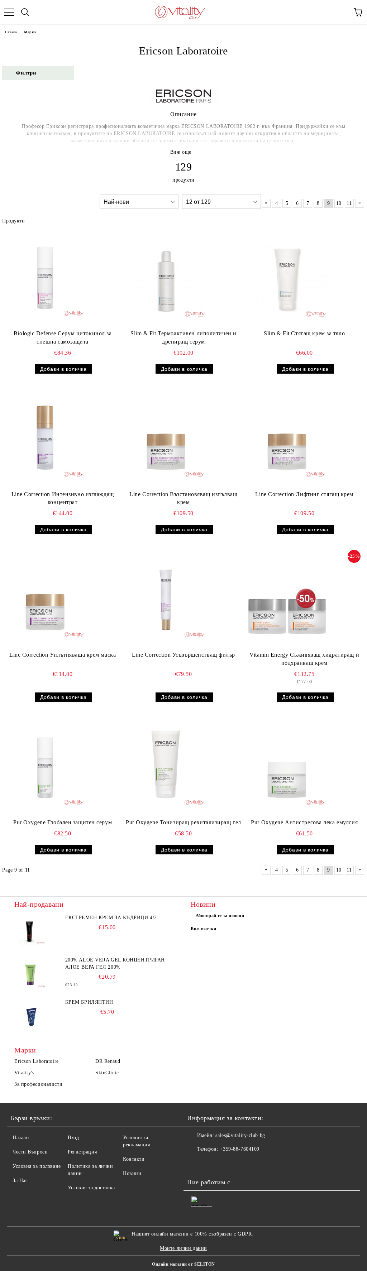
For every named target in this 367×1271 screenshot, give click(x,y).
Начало (11, 32)
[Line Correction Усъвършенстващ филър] (166, 599)
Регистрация (82, 1152)
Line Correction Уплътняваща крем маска (62, 655)
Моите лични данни (183, 1248)
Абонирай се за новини (220, 915)
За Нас (20, 1180)
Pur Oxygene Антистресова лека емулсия (304, 822)
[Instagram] (212, 1163)
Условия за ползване (37, 1166)
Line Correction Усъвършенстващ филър (183, 655)
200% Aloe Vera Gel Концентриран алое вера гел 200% (115, 963)
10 (339, 203)
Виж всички (203, 928)
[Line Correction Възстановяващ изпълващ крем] (166, 438)
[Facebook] (196, 1163)
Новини (132, 1173)
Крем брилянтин (89, 1002)
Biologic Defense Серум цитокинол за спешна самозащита (63, 337)
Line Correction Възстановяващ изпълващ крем (183, 498)
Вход (73, 1137)
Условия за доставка (91, 1187)
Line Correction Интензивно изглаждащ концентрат (62, 498)
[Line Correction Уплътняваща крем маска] (45, 599)
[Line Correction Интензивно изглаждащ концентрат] (45, 438)
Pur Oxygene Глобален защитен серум (62, 822)
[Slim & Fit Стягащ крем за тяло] (287, 278)
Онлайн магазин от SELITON (183, 1264)
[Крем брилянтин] (30, 1015)
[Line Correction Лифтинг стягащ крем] (287, 438)
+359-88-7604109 (239, 1149)
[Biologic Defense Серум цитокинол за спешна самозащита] (45, 278)
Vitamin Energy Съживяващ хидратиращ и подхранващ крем (304, 659)
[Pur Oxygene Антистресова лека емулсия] (287, 767)
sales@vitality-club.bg (240, 1135)
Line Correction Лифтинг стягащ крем (304, 494)
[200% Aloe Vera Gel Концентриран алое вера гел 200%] (30, 972)
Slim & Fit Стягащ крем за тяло (304, 333)
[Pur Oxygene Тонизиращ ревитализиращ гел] (166, 767)
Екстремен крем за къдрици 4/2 (111, 917)
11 (349, 203)
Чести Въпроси (30, 1152)
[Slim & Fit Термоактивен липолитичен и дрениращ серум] (166, 278)
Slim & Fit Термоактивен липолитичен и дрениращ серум (183, 337)
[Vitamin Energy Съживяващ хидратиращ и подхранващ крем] (287, 599)
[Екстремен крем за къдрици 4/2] (30, 930)
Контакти (133, 1159)
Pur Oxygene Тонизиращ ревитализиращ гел (183, 822)
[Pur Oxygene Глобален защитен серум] (45, 767)
